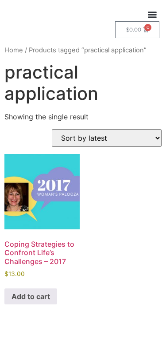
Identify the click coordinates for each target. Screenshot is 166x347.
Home (13, 50)
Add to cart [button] (31, 296)
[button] (152, 14)
